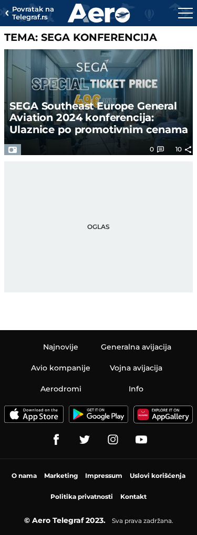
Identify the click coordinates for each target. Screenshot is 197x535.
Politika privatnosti (81, 496)
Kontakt (133, 496)
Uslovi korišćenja (157, 475)
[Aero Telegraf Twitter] (84, 439)
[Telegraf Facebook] (56, 439)
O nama (24, 475)
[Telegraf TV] (141, 439)
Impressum (103, 475)
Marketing (61, 475)
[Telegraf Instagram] (112, 439)
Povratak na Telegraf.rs (33, 13)
